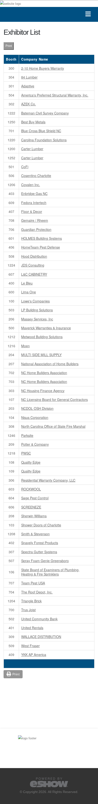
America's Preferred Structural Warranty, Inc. (54, 95)
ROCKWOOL (31, 489)
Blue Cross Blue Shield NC (41, 130)
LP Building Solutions (37, 310)
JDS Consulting (32, 265)
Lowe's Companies (35, 301)
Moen (25, 345)
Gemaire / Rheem (34, 220)
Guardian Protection (36, 229)
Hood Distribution (34, 256)
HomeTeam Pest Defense (40, 247)
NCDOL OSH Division (37, 408)
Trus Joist (28, 609)
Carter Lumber (32, 148)
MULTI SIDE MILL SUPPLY (41, 354)
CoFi (24, 166)
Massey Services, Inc (37, 319)
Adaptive (27, 86)
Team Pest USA (33, 583)
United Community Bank (39, 618)
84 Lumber (29, 77)
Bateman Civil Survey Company (45, 113)
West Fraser (30, 645)
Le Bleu (27, 283)
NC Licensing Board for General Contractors (54, 399)
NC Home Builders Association (44, 372)
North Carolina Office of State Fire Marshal (53, 426)
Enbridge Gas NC (34, 193)
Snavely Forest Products (39, 542)
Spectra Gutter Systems (39, 551)
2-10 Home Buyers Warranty (42, 68)
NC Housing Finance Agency (42, 390)
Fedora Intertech (33, 202)
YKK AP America (33, 654)
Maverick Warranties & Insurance (46, 327)
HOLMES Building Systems (41, 238)
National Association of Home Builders (49, 363)
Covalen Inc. (30, 184)
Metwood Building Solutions (42, 336)
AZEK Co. (28, 104)
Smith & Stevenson (35, 533)
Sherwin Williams (34, 515)
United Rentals (32, 627)
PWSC (26, 453)
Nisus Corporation (34, 417)
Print (8, 46)
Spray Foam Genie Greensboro (45, 560)
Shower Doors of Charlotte (41, 525)
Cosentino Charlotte (36, 175)
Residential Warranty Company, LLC (48, 480)
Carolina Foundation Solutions (44, 139)
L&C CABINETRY (34, 274)
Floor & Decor (31, 211)
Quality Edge (30, 462)
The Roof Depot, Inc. (37, 592)
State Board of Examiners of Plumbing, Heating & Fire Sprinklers (50, 571)
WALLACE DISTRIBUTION (41, 636)
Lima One (28, 292)
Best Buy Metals (33, 122)
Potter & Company (35, 444)
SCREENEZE (31, 507)
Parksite (27, 435)
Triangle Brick (31, 601)
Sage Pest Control (35, 498)
